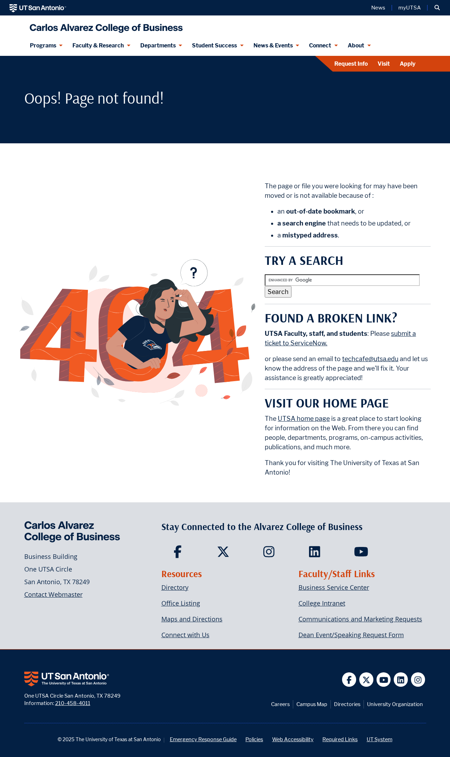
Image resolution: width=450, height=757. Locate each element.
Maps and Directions (192, 619)
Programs (43, 45)
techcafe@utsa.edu (370, 359)
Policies (254, 739)
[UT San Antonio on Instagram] (418, 679)
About (356, 45)
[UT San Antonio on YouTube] (384, 679)
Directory (174, 587)
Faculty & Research (98, 45)
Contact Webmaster (53, 594)
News (378, 8)
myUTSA (409, 8)
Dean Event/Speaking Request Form (351, 635)
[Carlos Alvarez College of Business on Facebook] (179, 554)
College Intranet (321, 603)
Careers (280, 704)
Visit (384, 63)
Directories (347, 704)
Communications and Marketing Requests (360, 619)
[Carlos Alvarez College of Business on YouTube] (362, 554)
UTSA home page (304, 418)
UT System (379, 739)
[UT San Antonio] (37, 7)
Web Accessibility (293, 739)
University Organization (395, 704)
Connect (320, 45)
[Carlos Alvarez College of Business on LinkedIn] (316, 554)
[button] (437, 8)
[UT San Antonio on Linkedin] (401, 679)
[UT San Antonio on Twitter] (366, 679)
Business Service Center (333, 587)
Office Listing (180, 603)
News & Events (273, 45)
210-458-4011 (72, 703)
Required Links (340, 739)
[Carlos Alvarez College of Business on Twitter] (225, 554)
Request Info (351, 63)
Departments (158, 45)
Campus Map (311, 704)
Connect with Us (185, 635)
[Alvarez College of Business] (104, 25)
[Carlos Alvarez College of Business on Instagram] (270, 554)
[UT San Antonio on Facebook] (349, 679)
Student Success (214, 45)
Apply (408, 63)
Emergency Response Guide (203, 739)
